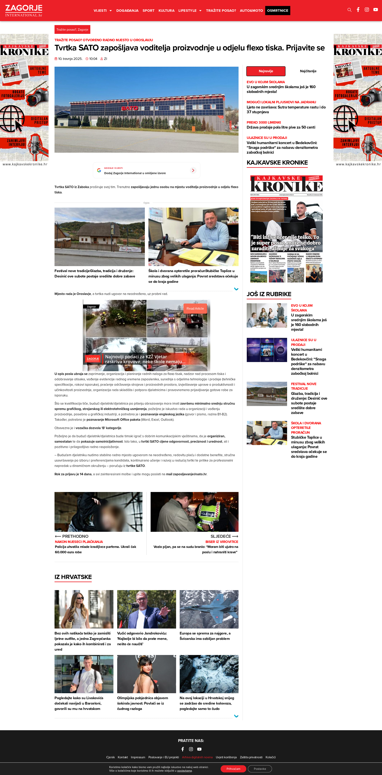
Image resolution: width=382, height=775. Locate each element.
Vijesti (100, 10)
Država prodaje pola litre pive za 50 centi (281, 125)
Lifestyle (187, 10)
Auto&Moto (251, 10)
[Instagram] (366, 9)
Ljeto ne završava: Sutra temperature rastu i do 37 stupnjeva (286, 107)
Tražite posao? (221, 10)
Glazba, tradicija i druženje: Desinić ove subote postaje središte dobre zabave (309, 398)
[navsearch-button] (349, 10)
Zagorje (83, 29)
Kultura (167, 10)
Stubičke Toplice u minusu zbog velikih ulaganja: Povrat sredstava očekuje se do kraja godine (309, 440)
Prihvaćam (233, 768)
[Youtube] (375, 9)
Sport (149, 10)
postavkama (184, 770)
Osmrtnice (277, 10)
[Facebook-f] (358, 9)
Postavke (260, 768)
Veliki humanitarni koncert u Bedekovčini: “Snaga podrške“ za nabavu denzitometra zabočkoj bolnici (282, 145)
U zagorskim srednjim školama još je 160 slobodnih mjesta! (281, 87)
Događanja (127, 10)
